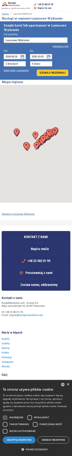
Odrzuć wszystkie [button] (53, 439)
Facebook (5, 323)
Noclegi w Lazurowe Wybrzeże (18, 214)
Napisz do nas (44, 8)
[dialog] (36, 418)
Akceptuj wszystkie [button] (19, 439)
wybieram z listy (60, 46)
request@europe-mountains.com (26, 315)
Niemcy (6, 348)
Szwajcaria (7, 361)
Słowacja (7, 357)
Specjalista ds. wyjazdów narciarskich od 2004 (16, 8)
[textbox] (36, 40)
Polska (5, 352)
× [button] (67, 384)
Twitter (12, 323)
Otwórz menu (67, 6)
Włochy (6, 366)
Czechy (5, 343)
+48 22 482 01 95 (45, 4)
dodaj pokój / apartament (16, 70)
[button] (36, 146)
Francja (5, 14)
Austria (5, 338)
